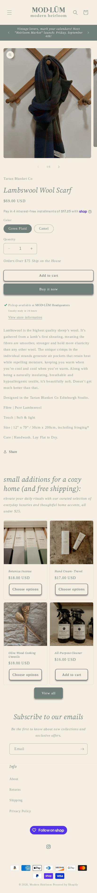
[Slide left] (38, 167)
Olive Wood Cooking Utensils (22, 655)
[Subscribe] (82, 749)
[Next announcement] (88, 32)
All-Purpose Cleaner (68, 653)
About (13, 779)
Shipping (16, 800)
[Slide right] (59, 167)
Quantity (10, 239)
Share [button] (13, 452)
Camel (44, 228)
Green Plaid (17, 228)
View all (49, 693)
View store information (25, 317)
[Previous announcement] (9, 32)
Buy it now (48, 289)
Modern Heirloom (41, 884)
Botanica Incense (20, 571)
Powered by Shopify (65, 884)
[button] (9, 12)
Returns (14, 789)
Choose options (25, 589)
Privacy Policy (20, 811)
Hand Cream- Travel (69, 571)
